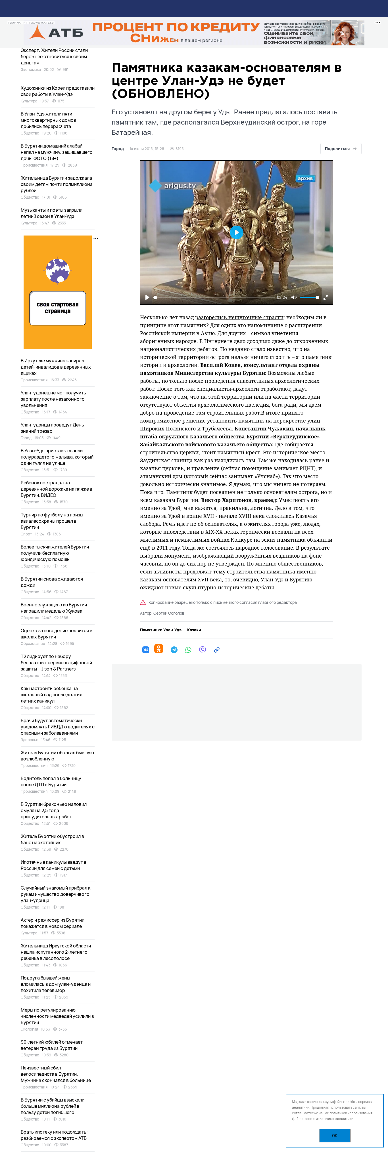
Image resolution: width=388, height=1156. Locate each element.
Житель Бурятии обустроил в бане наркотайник (52, 839)
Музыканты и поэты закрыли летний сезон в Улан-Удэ (51, 213)
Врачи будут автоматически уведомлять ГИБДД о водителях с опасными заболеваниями (58, 726)
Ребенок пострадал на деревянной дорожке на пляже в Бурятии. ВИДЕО (56, 489)
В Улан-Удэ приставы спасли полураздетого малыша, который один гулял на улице (57, 456)
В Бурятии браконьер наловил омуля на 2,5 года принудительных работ (54, 810)
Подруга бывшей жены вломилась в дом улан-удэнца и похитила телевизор (56, 984)
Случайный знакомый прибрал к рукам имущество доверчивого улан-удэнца (55, 894)
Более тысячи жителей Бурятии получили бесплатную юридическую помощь (55, 553)
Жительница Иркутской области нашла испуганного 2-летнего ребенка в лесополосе (56, 952)
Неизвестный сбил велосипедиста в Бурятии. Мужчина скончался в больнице (56, 1074)
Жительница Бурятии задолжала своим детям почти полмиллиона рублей (57, 184)
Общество (30, 133)
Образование (33, 643)
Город (118, 148)
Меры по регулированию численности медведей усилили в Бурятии (57, 1016)
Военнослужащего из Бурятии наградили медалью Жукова (54, 608)
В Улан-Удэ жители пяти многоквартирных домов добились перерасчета (48, 120)
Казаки (194, 629)
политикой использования (351, 1113)
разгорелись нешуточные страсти (239, 317)
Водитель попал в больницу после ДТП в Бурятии (51, 781)
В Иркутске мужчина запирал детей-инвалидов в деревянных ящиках (56, 367)
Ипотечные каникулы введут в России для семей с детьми (53, 865)
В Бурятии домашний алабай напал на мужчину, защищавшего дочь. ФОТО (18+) (57, 152)
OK (334, 1136)
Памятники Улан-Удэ (161, 629)
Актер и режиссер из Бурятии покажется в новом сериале (52, 923)
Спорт (26, 534)
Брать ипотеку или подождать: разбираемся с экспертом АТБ (54, 1135)
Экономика (31, 69)
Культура (29, 101)
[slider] (214, 297)
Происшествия (34, 165)
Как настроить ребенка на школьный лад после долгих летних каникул (51, 694)
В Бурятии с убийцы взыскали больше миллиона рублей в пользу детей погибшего (52, 1106)
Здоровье (29, 739)
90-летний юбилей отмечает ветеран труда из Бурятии (52, 1045)
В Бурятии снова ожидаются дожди (52, 582)
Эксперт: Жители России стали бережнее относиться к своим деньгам (54, 56)
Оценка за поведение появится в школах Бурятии (56, 633)
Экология (29, 1029)
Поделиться (337, 148)
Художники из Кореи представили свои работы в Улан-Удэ (58, 91)
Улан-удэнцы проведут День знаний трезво (52, 428)
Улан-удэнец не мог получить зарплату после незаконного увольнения (53, 399)
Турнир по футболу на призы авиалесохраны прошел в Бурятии (52, 521)
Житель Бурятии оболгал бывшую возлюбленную (57, 755)
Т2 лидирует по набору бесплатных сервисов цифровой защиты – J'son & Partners (56, 662)
